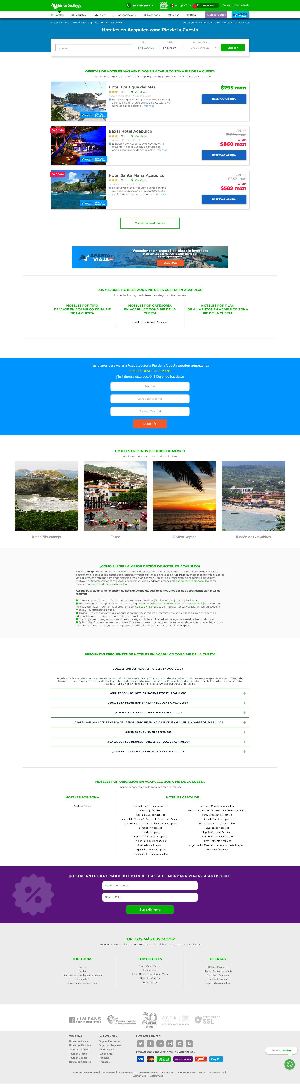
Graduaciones (106, 1049)
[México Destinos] (68, 5)
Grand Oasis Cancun (150, 966)
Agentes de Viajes (186, 1072)
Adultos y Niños (201, 42)
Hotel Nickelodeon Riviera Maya (150, 974)
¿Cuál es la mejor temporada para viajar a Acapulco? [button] (148, 703)
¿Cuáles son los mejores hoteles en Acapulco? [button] (148, 668)
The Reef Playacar (218, 979)
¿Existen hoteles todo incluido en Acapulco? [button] (148, 712)
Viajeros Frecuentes (109, 1041)
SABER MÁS (150, 423)
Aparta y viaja (139, 1076)
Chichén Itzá (82, 979)
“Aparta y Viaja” (143, 606)
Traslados (104, 1062)
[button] (128, 14)
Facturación (168, 1072)
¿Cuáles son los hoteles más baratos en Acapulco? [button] (148, 693)
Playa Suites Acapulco (218, 983)
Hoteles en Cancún (79, 1041)
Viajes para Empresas (110, 1045)
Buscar (233, 48)
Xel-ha (82, 971)
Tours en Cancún (78, 1053)
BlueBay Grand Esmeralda (218, 971)
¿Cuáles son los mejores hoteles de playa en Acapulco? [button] (148, 741)
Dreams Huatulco (217, 967)
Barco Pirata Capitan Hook (82, 983)
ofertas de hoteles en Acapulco (190, 581)
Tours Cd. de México (79, 1049)
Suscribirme (150, 909)
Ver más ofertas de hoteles (150, 223)
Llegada (146, 42)
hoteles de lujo (197, 603)
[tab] (150, 669)
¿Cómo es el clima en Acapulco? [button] (148, 732)
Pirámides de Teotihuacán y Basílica (82, 975)
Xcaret (82, 967)
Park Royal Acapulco (217, 975)
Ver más (149, 105)
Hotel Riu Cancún (150, 978)
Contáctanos (108, 1072)
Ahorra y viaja (156, 1076)
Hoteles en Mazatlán (80, 1045)
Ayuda (202, 1072)
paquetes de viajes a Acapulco (108, 584)
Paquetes (104, 1057)
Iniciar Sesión (209, 5)
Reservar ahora (224, 98)
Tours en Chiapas (78, 1057)
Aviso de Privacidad (149, 1072)
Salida (170, 42)
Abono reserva (216, 1072)
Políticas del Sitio (127, 1072)
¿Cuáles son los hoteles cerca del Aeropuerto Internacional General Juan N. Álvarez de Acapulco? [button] (148, 722)
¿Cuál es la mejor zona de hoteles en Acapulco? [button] (148, 751)
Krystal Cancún (150, 982)
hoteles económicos (165, 603)
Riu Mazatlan (150, 970)
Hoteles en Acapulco (80, 1062)
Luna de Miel (106, 1053)
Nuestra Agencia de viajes (85, 1072)
